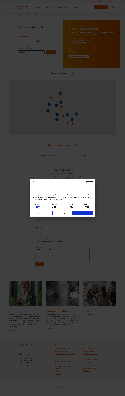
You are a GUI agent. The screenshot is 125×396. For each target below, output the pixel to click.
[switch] (54, 207)
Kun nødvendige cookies (41, 213)
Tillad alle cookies (83, 213)
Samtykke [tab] (40, 187)
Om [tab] (84, 187)
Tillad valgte (62, 213)
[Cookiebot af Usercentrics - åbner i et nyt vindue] (87, 182)
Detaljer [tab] (63, 187)
